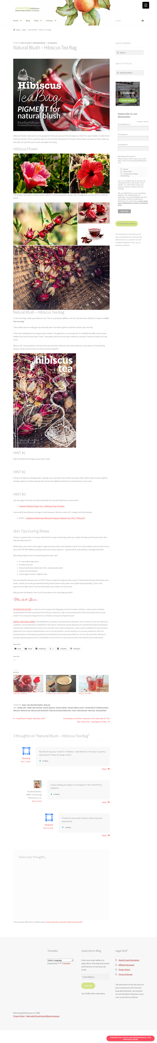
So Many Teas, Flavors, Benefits (57, 693)
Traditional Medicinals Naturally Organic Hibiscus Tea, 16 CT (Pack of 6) (55, 518)
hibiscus (16, 710)
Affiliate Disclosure (126, 965)
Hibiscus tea (25, 710)
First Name (123, 134)
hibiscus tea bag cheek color (60, 710)
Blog (28, 20)
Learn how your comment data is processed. (64, 922)
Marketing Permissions (127, 156)
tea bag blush (101, 710)
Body (24, 30)
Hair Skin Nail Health (35, 705)
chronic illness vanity (76, 707)
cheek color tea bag (34, 707)
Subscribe (88, 985)
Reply (104, 769)
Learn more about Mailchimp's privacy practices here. (133, 203)
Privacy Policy (124, 969)
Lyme (74, 710)
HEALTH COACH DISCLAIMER (24, 621)
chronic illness (61, 707)
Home (15, 20)
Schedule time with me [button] (126, 223)
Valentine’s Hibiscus (20, 693)
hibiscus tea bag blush (39, 710)
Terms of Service (125, 974)
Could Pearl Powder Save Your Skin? (30, 718)
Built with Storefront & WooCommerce (42, 1016)
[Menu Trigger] (145, 5)
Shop (36, 20)
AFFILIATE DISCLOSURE (22, 609)
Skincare (47, 705)
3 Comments (52, 43)
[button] (41, 173)
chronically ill (90, 707)
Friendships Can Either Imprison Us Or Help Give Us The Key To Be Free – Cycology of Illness (86, 720)
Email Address (124, 124)
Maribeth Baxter (39, 43)
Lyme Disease (82, 710)
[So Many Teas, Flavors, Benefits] (61, 683)
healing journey (102, 707)
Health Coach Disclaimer (129, 960)
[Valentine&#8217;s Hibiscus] (28, 683)
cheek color (21, 707)
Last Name (123, 144)
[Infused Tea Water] (93, 683)
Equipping (26, 758)
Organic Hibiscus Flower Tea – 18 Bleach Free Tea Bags (42, 506)
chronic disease (49, 707)
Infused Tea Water (85, 693)
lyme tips (91, 710)
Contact (49, 20)
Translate (66, 963)
